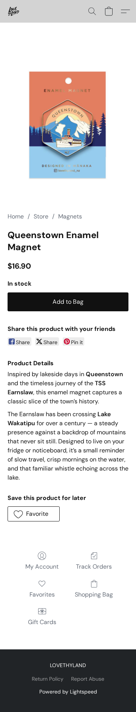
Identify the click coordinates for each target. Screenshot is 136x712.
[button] (14, 11)
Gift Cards (42, 622)
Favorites (42, 594)
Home (16, 216)
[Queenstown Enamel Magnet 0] (68, 126)
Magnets (70, 216)
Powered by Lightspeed (68, 691)
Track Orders (94, 567)
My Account (42, 567)
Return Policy (47, 678)
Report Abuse (87, 678)
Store (41, 216)
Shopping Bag (94, 594)
